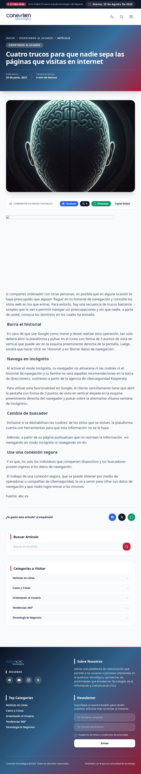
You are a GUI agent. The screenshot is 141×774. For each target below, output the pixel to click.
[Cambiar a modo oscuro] (112, 17)
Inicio (10, 38)
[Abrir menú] (131, 17)
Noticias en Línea (17, 705)
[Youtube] (19, 680)
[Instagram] (28, 680)
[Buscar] (122, 17)
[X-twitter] (38, 680)
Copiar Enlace (122, 203)
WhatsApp (103, 203)
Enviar (105, 743)
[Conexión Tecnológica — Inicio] (19, 17)
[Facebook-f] (9, 680)
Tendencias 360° (16, 721)
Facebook (71, 203)
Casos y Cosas (15, 710)
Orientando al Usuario (36, 38)
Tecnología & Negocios (20, 727)
